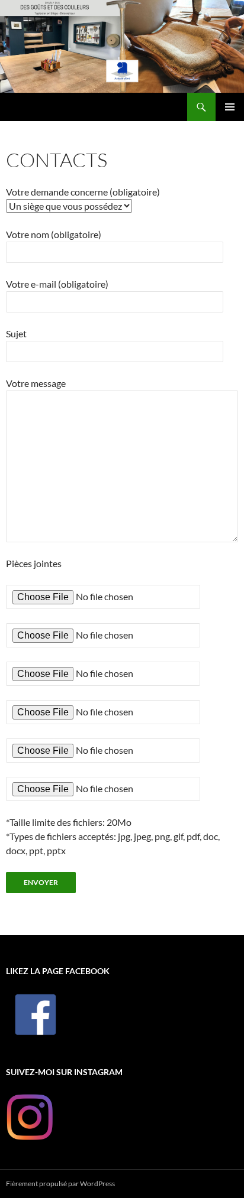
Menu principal (230, 107)
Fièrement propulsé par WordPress (60, 1183)
